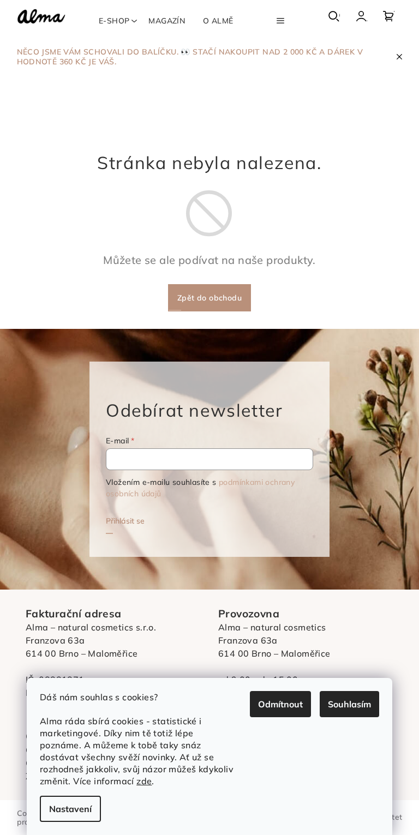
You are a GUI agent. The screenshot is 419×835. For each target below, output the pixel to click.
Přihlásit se (125, 521)
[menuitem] (114, 20)
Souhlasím (349, 704)
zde (144, 781)
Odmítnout (280, 704)
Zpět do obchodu (209, 298)
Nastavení (70, 808)
